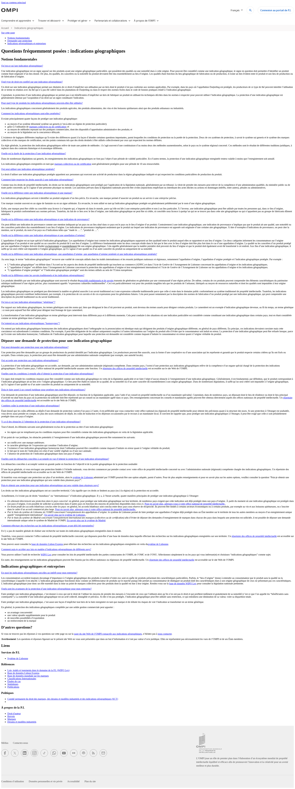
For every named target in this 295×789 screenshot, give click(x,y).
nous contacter (165, 634)
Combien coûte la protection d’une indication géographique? (30, 405)
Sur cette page (8, 32)
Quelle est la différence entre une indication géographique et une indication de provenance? (45, 219)
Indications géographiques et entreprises (26, 43)
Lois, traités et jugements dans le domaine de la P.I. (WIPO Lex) (38, 670)
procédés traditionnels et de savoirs (97, 280)
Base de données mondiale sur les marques (28, 676)
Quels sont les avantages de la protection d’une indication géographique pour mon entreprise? (46, 588)
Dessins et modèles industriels (21, 722)
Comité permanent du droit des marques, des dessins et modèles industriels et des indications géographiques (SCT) (62, 699)
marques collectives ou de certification (47, 126)
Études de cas (14, 681)
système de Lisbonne (83, 477)
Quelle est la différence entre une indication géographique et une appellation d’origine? (43, 235)
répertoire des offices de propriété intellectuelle (125, 368)
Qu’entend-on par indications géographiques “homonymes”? (30, 323)
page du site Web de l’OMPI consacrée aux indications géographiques (108, 634)
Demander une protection (19, 40)
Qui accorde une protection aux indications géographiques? (30, 360)
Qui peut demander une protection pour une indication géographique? (35, 347)
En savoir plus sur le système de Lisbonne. (65, 515)
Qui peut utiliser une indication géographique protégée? (28, 169)
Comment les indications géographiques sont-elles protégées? (30, 113)
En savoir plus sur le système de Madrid (86, 520)
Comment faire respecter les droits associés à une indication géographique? (37, 179)
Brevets (11, 716)
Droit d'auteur (14, 713)
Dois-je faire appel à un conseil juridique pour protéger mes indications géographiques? (43, 389)
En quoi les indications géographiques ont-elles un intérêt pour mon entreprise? (39, 572)
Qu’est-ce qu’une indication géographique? (22, 65)
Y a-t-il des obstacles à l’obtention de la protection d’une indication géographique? (41, 421)
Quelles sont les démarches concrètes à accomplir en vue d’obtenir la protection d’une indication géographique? (55, 459)
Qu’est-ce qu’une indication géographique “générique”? (28, 302)
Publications (13, 687)
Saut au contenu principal (13, 2)
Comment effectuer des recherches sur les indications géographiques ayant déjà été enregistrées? (47, 525)
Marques (11, 719)
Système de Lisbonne (17, 658)
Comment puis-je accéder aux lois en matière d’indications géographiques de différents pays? (46, 549)
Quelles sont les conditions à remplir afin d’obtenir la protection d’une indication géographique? (47, 373)
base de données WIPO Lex (182, 583)
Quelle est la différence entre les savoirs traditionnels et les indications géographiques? (42, 275)
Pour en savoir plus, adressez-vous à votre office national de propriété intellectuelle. (185, 504)
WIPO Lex (46, 554)
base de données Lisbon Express (47, 544)
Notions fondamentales (18, 38)
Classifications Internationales (21, 678)
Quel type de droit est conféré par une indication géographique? (32, 81)
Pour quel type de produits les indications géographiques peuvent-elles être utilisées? (42, 103)
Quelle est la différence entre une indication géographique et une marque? (36, 193)
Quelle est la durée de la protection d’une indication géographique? (33, 153)
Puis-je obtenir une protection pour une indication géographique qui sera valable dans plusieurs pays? (50, 485)
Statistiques (12, 684)
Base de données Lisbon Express (23, 673)
